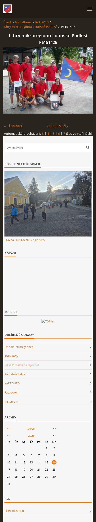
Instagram (11, 402)
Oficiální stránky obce (18, 347)
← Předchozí (12, 126)
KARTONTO (12, 383)
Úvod (7, 22)
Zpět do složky (57, 126)
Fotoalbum (23, 22)
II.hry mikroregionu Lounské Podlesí (30, 26)
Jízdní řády (11, 356)
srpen (31, 428)
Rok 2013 (42, 22)
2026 (31, 436)
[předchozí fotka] (11, 80)
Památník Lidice (14, 374)
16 (54, 462)
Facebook (10, 392)
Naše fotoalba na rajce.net (21, 365)
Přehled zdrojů (14, 511)
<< (8, 428)
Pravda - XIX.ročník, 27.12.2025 (24, 240)
